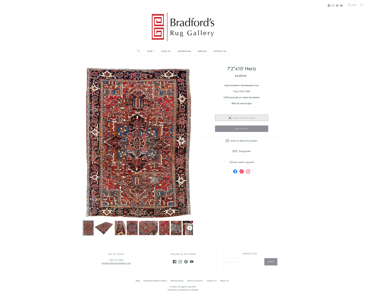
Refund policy (177, 280)
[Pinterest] (337, 5)
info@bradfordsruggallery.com (116, 263)
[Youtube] (341, 5)
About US (224, 280)
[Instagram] (333, 5)
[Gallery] (138, 150)
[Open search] (138, 51)
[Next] (189, 142)
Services (202, 51)
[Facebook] (329, 5)
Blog (138, 280)
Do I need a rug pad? (241, 162)
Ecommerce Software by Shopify (183, 289)
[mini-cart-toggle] (361, 5)
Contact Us (220, 51)
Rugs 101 (166, 51)
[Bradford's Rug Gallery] (183, 27)
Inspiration (184, 51)
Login (354, 4)
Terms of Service (195, 280)
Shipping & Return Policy (155, 280)
